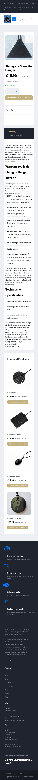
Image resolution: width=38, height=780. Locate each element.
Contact (7, 708)
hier (14, 332)
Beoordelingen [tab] (15, 135)
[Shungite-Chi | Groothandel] (7, 19)
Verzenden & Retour (11, 711)
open (29, 39)
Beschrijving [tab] (12, 132)
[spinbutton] (12, 91)
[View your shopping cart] (32, 19)
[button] (16, 90)
